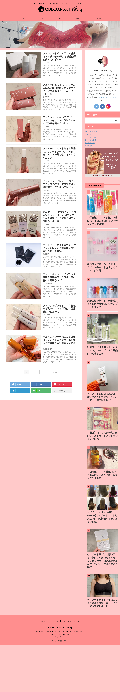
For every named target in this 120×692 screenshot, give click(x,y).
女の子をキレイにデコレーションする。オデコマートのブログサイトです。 (60, 631)
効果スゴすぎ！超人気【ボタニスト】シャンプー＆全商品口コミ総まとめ (102, 350)
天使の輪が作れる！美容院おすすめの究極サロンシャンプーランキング (102, 303)
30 (48, 372)
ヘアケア (22, 18)
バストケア (97, 18)
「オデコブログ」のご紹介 (107, 97)
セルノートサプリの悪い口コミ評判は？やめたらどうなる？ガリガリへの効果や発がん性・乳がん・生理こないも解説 (102, 560)
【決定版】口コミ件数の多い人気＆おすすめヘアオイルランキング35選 (102, 474)
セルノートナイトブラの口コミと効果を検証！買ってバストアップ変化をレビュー (102, 602)
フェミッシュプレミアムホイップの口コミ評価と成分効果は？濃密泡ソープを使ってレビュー (59, 184)
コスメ (41, 18)
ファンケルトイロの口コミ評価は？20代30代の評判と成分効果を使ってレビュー (59, 56)
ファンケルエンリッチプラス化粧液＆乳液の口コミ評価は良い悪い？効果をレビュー (59, 277)
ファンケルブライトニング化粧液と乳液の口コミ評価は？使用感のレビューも (59, 308)
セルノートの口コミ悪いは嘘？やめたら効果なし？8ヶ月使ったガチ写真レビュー (102, 396)
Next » (54, 372)
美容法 (60, 18)
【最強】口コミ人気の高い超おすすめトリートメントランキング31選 (102, 435)
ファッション (78, 18)
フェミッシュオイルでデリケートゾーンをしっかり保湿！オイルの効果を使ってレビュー (59, 120)
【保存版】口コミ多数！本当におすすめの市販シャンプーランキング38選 (102, 220)
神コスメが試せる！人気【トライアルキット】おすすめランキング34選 (102, 267)
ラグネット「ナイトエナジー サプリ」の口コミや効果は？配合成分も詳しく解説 (59, 248)
